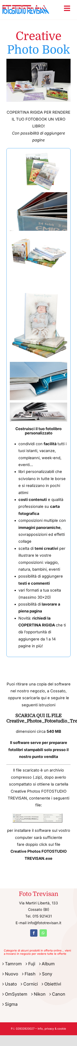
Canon (58, 994)
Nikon (40, 994)
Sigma (11, 1004)
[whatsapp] (43, 933)
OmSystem (16, 994)
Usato (11, 984)
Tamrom (13, 963)
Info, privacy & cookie (52, 1028)
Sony (47, 973)
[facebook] (33, 933)
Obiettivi (52, 984)
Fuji (31, 963)
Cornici (30, 984)
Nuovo (11, 973)
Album (48, 963)
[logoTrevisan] (26, 4)
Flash (30, 973)
